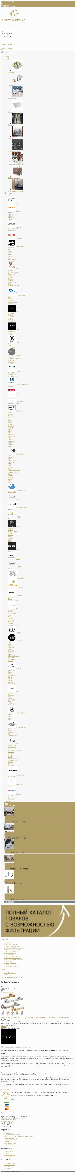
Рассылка (7, 1168)
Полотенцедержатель (11, 966)
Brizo (20, 977)
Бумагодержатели (10, 963)
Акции (6, 1153)
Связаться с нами (9, 1155)
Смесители (11, 85)
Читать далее (5, 1089)
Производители (12, 977)
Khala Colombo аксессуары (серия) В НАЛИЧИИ (23, 881)
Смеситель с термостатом (12, 958)
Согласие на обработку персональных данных (19, 1136)
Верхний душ (8, 954)
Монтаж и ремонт (10, 1143)
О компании (8, 1133)
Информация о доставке (12, 1135)
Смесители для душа (11, 951)
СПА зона (11, 138)
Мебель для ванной (14, 178)
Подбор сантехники (10, 1140)
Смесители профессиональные (14, 948)
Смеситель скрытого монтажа (13, 959)
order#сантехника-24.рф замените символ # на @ (8, 1120)
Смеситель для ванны (11, 956)
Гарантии (7, 1141)
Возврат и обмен (9, 1145)
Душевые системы (10, 953)
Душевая (11, 125)
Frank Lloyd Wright (10, 973)
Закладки (7, 1166)
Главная (3, 977)
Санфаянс (11, 72)
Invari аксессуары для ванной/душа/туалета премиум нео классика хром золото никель (35, 1018)
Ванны (10, 112)
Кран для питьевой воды (12, 946)
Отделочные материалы (15, 164)
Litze (5, 974)
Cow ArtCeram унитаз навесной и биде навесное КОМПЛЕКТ (28, 850)
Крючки (7, 964)
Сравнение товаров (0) (8, 992)
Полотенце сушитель (15, 151)
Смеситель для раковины (12, 949)
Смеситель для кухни (11, 944)
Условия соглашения (10, 1138)
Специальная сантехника (16, 191)
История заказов (9, 1165)
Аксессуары (12, 98)
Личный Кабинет (9, 1163)
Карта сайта (8, 1156)
